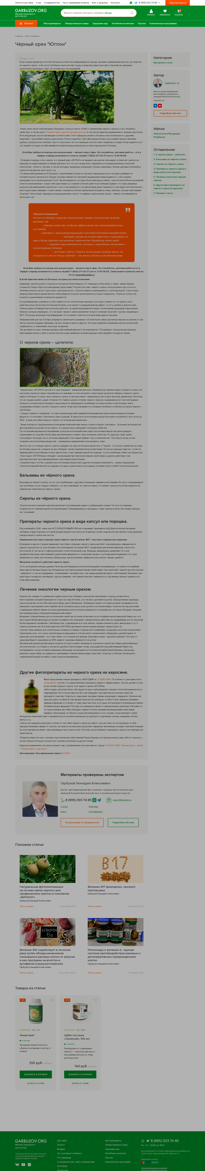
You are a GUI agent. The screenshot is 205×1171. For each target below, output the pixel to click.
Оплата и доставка (24, 3)
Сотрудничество (52, 3)
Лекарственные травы (77, 23)
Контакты (115, 3)
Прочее (142, 23)
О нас (38, 3)
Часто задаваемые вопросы (76, 3)
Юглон (108, 12)
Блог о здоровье (100, 3)
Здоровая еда (100, 23)
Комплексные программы (163, 23)
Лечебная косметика (123, 23)
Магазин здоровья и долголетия (25, 15)
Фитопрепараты (52, 23)
